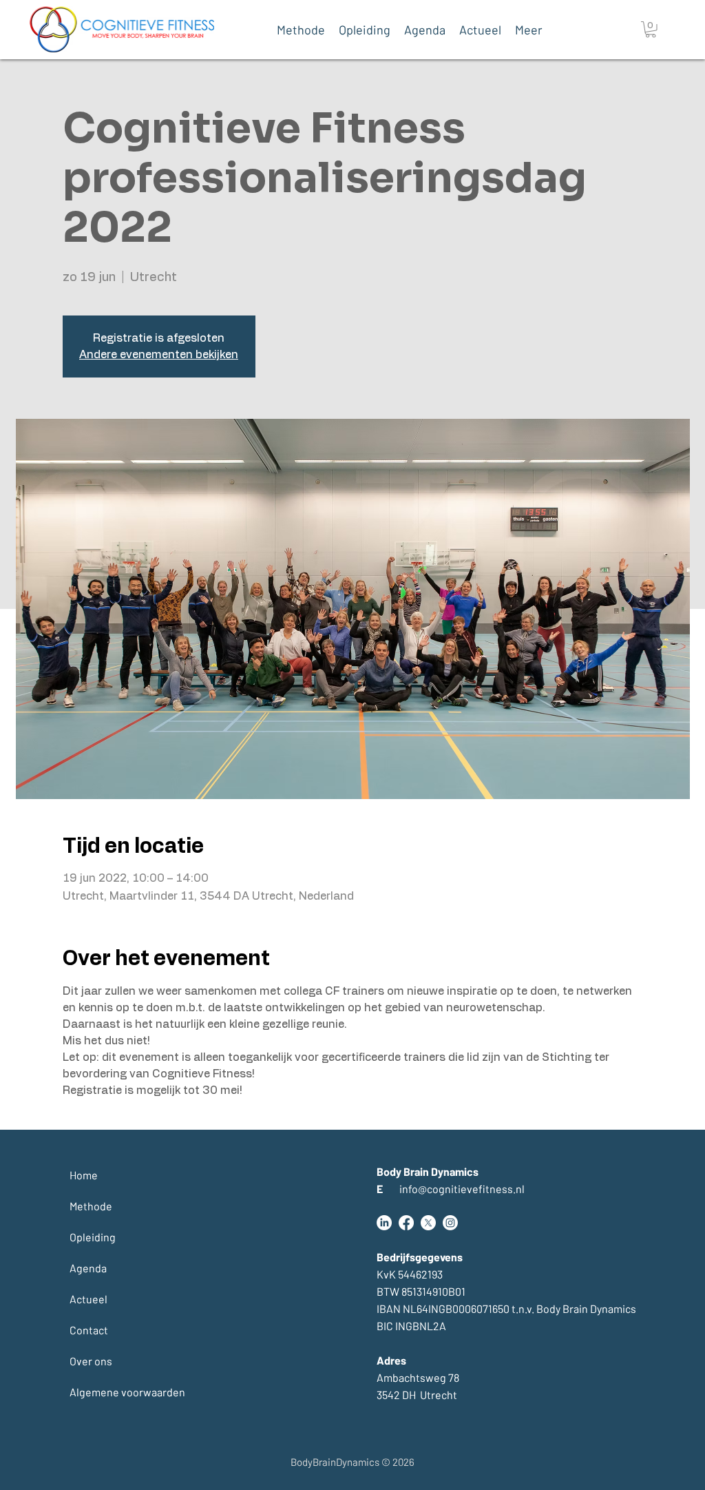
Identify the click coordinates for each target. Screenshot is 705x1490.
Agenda (88, 1267)
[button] (650, 29)
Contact (89, 1329)
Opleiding (93, 1236)
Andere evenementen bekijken (158, 354)
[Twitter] (428, 1222)
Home (84, 1174)
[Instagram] (450, 1222)
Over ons (91, 1360)
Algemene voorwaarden (103, 1391)
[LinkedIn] (384, 1222)
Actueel (88, 1298)
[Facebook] (406, 1222)
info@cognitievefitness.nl (451, 1188)
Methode (91, 1205)
